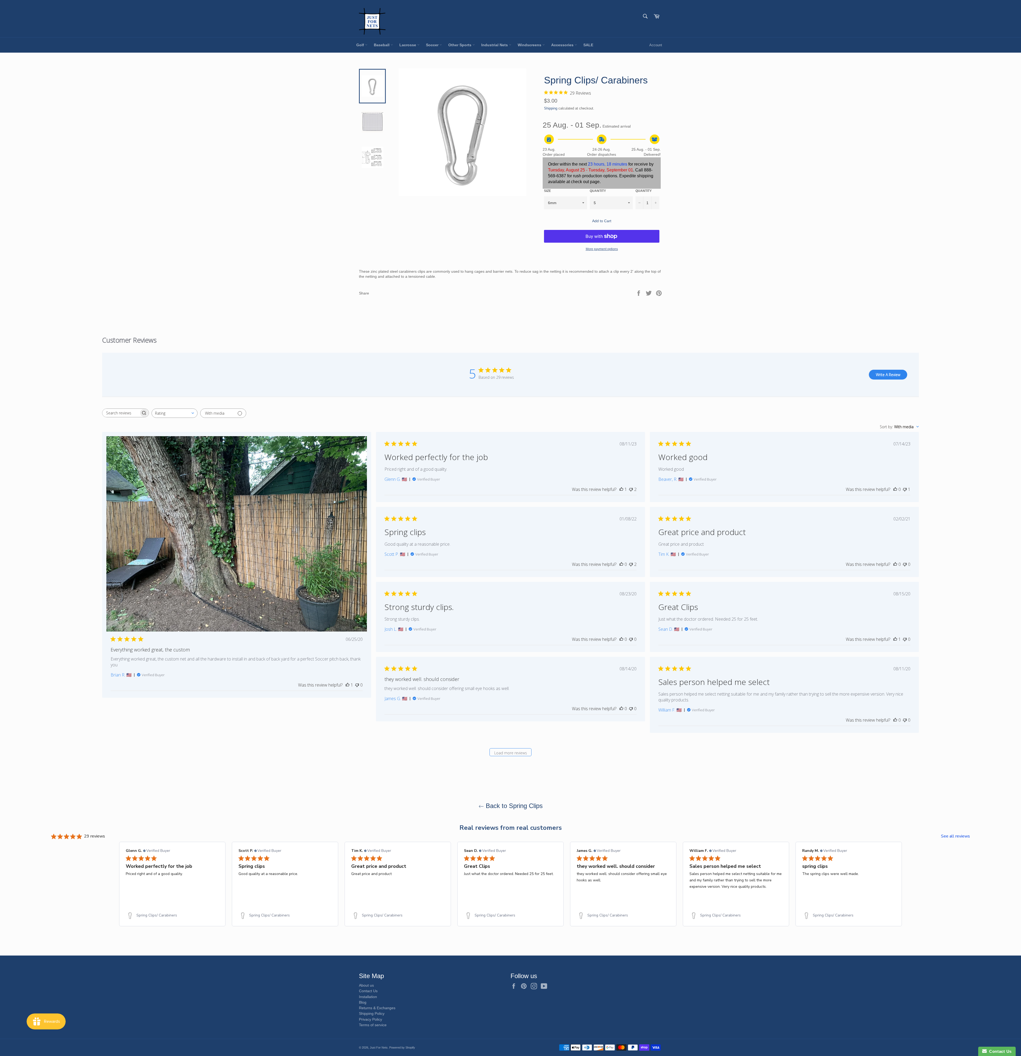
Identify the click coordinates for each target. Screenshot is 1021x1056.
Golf (360, 45)
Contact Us (368, 991)
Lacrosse (408, 45)
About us (366, 985)
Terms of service (373, 1025)
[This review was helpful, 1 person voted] (347, 685)
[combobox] (175, 413)
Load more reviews (510, 752)
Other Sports (460, 45)
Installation (368, 997)
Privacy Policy (370, 1019)
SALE (588, 45)
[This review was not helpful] (631, 489)
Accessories (563, 45)
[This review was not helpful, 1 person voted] (905, 489)
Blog (362, 1002)
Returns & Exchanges (377, 1008)
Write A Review (888, 374)
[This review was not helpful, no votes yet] (357, 685)
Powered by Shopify (402, 1047)
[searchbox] (120, 413)
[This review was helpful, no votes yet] (895, 489)
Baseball (382, 45)
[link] (172, 915)
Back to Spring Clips (513, 805)
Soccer (433, 45)
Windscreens (530, 45)
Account (655, 45)
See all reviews (955, 836)
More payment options (602, 249)
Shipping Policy (371, 1013)
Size (547, 191)
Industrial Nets (495, 45)
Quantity (598, 191)
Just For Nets (379, 1047)
